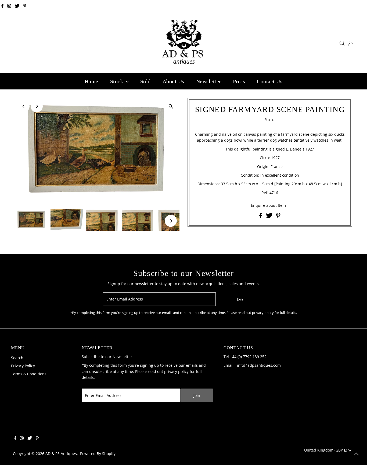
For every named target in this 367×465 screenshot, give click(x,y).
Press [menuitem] (239, 81)
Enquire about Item (268, 205)
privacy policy (176, 371)
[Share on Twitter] (270, 216)
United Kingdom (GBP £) (326, 450)
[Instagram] (9, 6)
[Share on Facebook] (261, 216)
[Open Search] (342, 43)
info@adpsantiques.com (259, 365)
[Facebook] (2, 6)
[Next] (37, 106)
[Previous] (23, 106)
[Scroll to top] (356, 454)
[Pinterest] (24, 6)
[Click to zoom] (171, 106)
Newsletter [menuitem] (208, 81)
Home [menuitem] (91, 81)
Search (17, 357)
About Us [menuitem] (173, 81)
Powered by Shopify (98, 453)
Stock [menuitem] (117, 81)
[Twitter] (17, 6)
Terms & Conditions (28, 373)
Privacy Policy (23, 365)
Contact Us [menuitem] (269, 81)
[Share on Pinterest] (278, 216)
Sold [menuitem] (145, 81)
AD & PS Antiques (61, 453)
